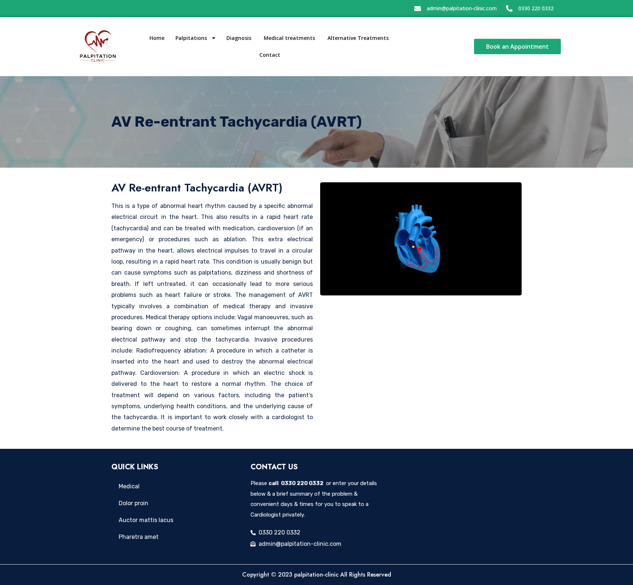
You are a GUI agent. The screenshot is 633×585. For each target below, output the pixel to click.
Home (156, 37)
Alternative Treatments (358, 37)
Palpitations (191, 37)
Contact (269, 54)
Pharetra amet (139, 536)
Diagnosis (239, 37)
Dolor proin (133, 503)
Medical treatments (290, 37)
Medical (129, 486)
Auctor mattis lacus (146, 520)
